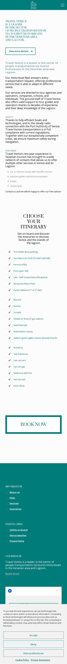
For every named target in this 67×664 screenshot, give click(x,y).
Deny (33, 644)
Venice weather (18, 535)
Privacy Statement (40, 660)
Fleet (12, 497)
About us (15, 492)
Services (14, 503)
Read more (12, 573)
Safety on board (18, 529)
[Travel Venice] (33, 5)
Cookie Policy (22, 660)
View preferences (33, 653)
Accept (33, 635)
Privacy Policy (17, 541)
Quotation (15, 508)
